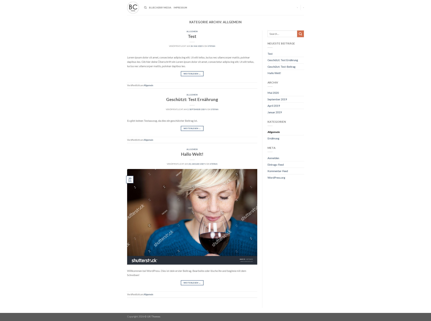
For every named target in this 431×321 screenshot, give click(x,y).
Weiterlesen (192, 73)
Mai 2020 (273, 92)
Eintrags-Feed (276, 164)
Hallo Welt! (192, 154)
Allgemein (192, 31)
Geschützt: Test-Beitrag (281, 66)
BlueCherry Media (160, 7)
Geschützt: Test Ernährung (192, 99)
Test (192, 36)
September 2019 (277, 99)
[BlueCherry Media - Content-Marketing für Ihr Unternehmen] (133, 8)
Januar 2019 (275, 112)
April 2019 (274, 105)
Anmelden (273, 158)
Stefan (211, 46)
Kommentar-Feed (278, 171)
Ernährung (273, 138)
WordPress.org (276, 177)
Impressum (180, 7)
